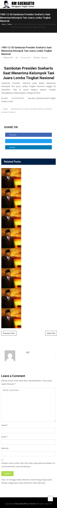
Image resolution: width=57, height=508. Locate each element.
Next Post (51, 333)
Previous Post (9, 333)
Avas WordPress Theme (25, 504)
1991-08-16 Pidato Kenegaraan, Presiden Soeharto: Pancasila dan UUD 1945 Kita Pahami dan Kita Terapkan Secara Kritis (28, 265)
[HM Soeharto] (18, 4)
